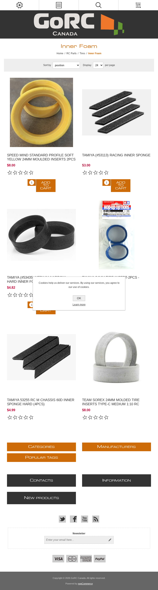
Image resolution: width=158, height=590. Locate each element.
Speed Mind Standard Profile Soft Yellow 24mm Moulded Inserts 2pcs (41, 157)
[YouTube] (84, 519)
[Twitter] (62, 519)
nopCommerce (85, 583)
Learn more (79, 304)
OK (79, 298)
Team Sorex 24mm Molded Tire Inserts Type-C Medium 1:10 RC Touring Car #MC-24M (110, 404)
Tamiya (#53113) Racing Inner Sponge (116, 155)
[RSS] (95, 519)
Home (60, 53)
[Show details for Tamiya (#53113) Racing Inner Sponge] (116, 112)
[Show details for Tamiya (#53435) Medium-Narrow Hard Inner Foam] (41, 235)
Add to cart (45, 185)
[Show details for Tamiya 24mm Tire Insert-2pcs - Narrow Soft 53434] (116, 235)
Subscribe (110, 540)
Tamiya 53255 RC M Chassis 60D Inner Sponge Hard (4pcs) (40, 402)
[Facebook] (73, 519)
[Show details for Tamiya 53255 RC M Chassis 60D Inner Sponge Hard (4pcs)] (41, 357)
